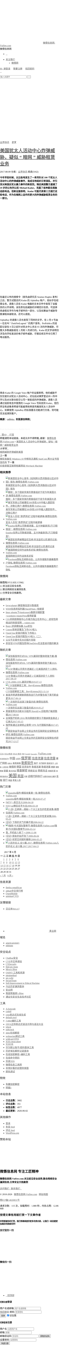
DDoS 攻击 (17, 754)
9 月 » (10, 875)
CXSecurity (11, 964)
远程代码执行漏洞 (49, 776)
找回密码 (29, 68)
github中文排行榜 (14, 891)
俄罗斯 (26, 758)
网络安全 (32, 770)
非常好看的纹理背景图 (17, 1068)
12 (16, 862)
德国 (18, 766)
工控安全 (5, 767)
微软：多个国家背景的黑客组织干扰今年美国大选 (31, 499)
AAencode (11, 1009)
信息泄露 (49, 758)
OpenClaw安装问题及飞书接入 (21, 633)
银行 (5, 780)
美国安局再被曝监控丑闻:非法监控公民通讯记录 (30, 546)
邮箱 (2, 1332)
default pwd (11, 1017)
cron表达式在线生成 (16, 1015)
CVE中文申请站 (14, 961)
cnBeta (10, 419)
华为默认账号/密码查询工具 (20, 1047)
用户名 (3, 1329)
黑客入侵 (17, 780)
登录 (8, 1123)
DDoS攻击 (8, 754)
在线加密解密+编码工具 (18, 1054)
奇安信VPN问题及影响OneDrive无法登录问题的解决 (32, 643)
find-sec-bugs (12, 967)
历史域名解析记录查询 (17, 1051)
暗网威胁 (4, 452)
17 (10, 865)
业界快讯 (4, 142)
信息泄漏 (37, 758)
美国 (18, 177)
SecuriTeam (11, 980)
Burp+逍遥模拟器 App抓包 (19, 626)
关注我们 (10, 59)
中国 (12, 758)
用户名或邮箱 (7, 1308)
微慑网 (14, 63)
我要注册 (17, 68)
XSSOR (9, 1044)
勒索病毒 (17, 763)
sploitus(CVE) (12, 896)
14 (1, 865)
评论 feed (10, 1130)
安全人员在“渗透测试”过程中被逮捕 (24, 522)
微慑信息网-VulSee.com (25, 1194)
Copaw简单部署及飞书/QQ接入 (21, 629)
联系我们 (16, 1188)
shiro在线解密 (12, 1033)
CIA (2, 754)
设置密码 (4, 1340)
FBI (23, 754)
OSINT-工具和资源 (15, 972)
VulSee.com (44, 753)
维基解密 (22, 770)
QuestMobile (11, 893)
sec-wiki (9, 978)
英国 (20, 776)
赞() (3, 435)
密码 (12, 1312)
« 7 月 (3, 875)
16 (7, 865)
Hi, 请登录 (5, 68)
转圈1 (8, 1087)
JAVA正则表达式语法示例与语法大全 (24, 1024)
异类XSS (10, 1061)
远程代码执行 (35, 776)
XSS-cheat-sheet (13, 1041)
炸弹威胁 (13, 452)
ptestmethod (11, 975)
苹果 (25, 776)
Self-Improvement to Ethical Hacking (23, 983)
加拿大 (9, 763)
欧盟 (6, 770)
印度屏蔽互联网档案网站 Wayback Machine (21, 466)
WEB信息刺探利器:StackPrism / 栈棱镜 (25, 609)
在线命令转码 (12, 1058)
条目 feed (10, 1127)
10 (10, 862)
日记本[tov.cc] (12, 909)
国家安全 (50, 763)
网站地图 (43, 1194)
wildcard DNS (12, 1039)
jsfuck (8, 1027)
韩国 (10, 780)
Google (27, 754)
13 (19, 862)
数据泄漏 (36, 767)
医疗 (36, 763)
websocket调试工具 (15, 1036)
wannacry (4, 758)
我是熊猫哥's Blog (14, 993)
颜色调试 (10, 1071)
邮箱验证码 (5, 1336)
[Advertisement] (29, 109)
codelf (8, 1011)
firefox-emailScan (14, 887)
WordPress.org (12, 1133)
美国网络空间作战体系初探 (19, 556)
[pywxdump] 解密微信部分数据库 (22, 605)
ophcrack (10, 1029)
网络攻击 (43, 770)
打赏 (10, 435)
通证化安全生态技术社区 (18, 997)
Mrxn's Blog (11, 969)
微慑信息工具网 (14, 1064)
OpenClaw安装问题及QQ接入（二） (24, 636)
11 (13, 862)
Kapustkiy (34, 754)
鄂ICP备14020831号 (10, 1200)
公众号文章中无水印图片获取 (21, 640)
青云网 (52, 931)
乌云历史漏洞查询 (15, 986)
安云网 (9, 990)
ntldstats (9, 945)
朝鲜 (53, 767)
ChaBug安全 (12, 958)
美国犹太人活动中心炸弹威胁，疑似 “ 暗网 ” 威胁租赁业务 (27, 157)
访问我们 (5, 1188)
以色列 (18, 759)
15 (4, 865)
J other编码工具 (13, 1021)
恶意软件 (26, 767)
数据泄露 (46, 767)
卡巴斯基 (42, 763)
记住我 (12, 1315)
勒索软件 (27, 763)
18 (13, 865)
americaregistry (12, 943)
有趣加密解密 (12, 1084)
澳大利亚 (12, 771)
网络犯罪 (52, 771)
